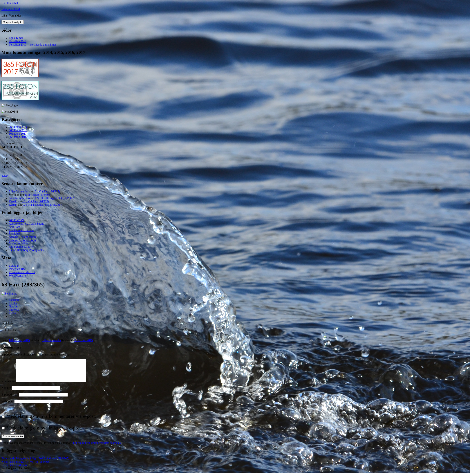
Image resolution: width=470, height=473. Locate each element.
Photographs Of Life (21, 246)
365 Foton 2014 (18, 127)
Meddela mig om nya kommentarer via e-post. (51, 416)
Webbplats (7, 401)
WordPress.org (17, 275)
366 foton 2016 (18, 136)
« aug (5, 175)
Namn (6, 387)
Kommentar (8, 381)
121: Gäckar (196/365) (46, 191)
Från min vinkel (10, 9)
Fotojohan (15, 233)
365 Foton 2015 (18, 130)
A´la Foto (14, 226)
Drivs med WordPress (14, 465)
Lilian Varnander (18, 191)
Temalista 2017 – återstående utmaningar (32, 44)
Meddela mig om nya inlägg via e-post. (44, 428)
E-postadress (9, 394)
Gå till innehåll (10, 3)
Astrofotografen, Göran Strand (26, 223)
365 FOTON (16, 220)
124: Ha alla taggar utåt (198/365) (54, 198)
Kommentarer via (22, 272)
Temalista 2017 (17, 41)
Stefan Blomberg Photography (26, 250)
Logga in (14, 265)
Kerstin (13, 201)
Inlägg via (17, 268)
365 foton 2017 (18, 133)
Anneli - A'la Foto (19, 198)
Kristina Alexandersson (22, 236)
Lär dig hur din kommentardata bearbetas (97, 442)
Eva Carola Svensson (21, 230)
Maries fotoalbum (19, 243)
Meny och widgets (12, 22)
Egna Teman (16, 37)
